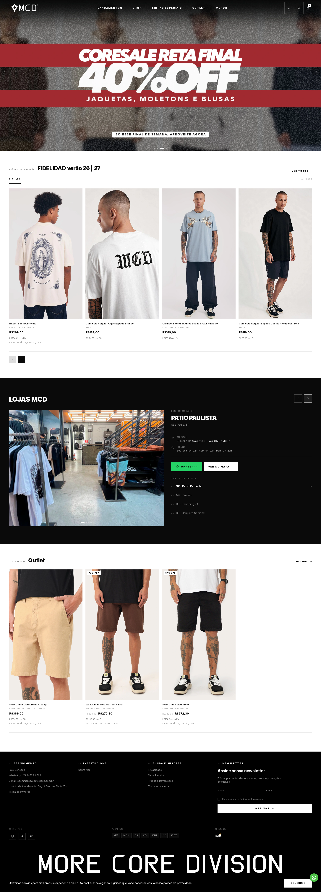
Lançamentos (110, 7)
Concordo (298, 883)
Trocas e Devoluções (160, 780)
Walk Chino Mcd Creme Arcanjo (28, 704)
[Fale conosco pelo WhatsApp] (314, 877)
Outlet (198, 7)
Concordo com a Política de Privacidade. (242, 799)
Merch (221, 7)
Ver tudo (301, 561)
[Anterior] (5, 71)
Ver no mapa (218, 466)
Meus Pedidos (156, 775)
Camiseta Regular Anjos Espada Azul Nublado (190, 323)
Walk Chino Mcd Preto (175, 704)
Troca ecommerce (19, 791)
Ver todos (300, 171)
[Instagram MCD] (12, 836)
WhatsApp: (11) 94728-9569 (25, 775)
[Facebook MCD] (22, 836)
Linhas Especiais (167, 7)
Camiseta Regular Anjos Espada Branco (110, 323)
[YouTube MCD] (31, 836)
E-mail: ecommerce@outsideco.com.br (31, 780)
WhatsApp (189, 467)
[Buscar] (289, 8)
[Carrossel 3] (160, 75)
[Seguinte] (316, 71)
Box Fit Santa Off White (22, 323)
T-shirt (15, 178)
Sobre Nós (84, 769)
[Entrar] (298, 8)
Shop (137, 7)
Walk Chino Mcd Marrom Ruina (104, 704)
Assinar (262, 808)
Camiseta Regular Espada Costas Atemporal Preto (269, 323)
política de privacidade (177, 883)
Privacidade (155, 769)
